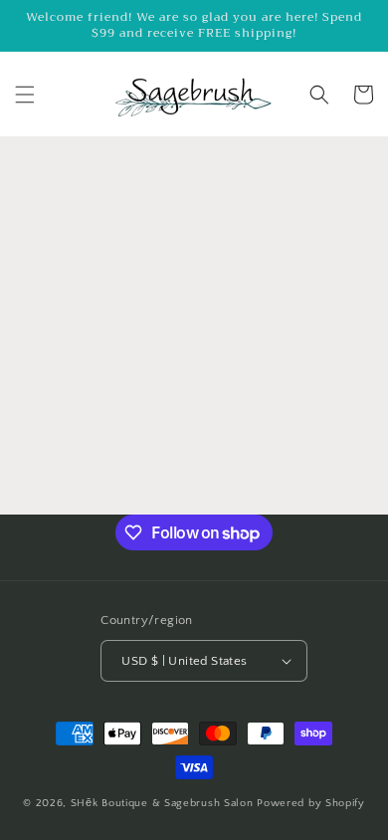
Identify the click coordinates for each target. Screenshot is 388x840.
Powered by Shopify (311, 803)
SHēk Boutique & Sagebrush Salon (164, 803)
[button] (25, 94)
